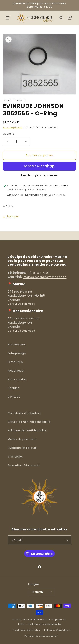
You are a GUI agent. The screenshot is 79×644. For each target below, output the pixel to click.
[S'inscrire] (67, 539)
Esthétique (15, 362)
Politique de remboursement (41, 635)
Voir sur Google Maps (21, 303)
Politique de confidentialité (27, 430)
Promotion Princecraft (24, 465)
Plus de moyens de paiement (39, 175)
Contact (14, 397)
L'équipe (14, 388)
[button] (7, 18)
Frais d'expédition (13, 127)
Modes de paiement (22, 439)
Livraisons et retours (22, 448)
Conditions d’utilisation (26, 629)
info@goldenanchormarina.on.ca (44, 277)
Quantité (8, 134)
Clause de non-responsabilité (29, 422)
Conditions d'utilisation (24, 413)
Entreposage (17, 353)
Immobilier (15, 457)
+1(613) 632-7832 (38, 272)
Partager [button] (13, 216)
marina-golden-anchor (37, 619)
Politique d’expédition (57, 629)
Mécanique (16, 371)
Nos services (17, 344)
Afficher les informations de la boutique (36, 195)
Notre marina (17, 379)
